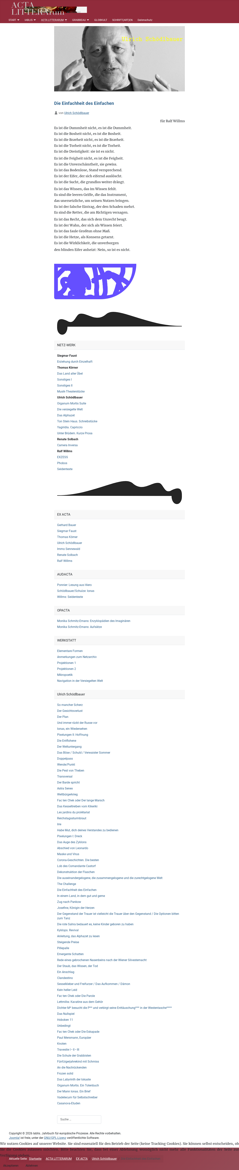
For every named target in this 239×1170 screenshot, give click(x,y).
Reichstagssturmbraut (71, 818)
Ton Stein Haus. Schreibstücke (77, 421)
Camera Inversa (67, 445)
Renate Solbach (67, 439)
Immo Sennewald (68, 549)
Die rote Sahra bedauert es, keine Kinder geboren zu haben (95, 924)
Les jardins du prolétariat (73, 812)
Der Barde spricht (68, 782)
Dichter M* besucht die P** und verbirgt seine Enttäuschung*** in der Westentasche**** (114, 1008)
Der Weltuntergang (69, 746)
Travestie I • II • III (68, 1049)
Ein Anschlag (65, 972)
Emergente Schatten (70, 954)
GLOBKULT (100, 19)
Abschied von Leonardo (72, 848)
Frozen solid (65, 1073)
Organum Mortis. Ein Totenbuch (78, 1085)
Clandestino (65, 978)
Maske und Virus (68, 854)
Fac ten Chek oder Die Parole (76, 996)
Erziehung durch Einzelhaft (74, 361)
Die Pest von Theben (70, 770)
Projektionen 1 (66, 663)
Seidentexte (64, 469)
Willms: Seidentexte (70, 597)
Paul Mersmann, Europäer (74, 1037)
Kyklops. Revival (68, 930)
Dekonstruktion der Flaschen (76, 872)
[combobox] (79, 1119)
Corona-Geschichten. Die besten (78, 860)
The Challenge (66, 884)
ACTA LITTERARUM (52, 19)
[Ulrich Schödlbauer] (119, 59)
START (12, 19)
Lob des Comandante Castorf (76, 866)
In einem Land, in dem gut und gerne (81, 896)
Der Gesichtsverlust (70, 711)
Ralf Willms (64, 451)
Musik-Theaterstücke (71, 391)
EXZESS (62, 457)
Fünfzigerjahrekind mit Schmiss (78, 1061)
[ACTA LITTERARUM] (65, 20)
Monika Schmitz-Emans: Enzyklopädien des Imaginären (93, 621)
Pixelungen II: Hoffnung (72, 734)
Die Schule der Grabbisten (74, 1055)
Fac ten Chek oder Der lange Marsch (81, 800)
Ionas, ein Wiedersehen (72, 729)
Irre (59, 824)
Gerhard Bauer (66, 525)
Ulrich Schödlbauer (70, 397)
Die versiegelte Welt (70, 409)
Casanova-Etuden (68, 1103)
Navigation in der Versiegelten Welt (80, 681)
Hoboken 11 (65, 1020)
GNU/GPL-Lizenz (55, 1138)
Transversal (64, 776)
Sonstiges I (64, 379)
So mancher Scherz (70, 705)
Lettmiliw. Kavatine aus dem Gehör (80, 1002)
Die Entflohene (66, 740)
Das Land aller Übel (70, 373)
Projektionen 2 (66, 669)
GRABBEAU (79, 19)
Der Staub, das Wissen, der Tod (77, 966)
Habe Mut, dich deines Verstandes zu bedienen (87, 830)
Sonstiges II (64, 385)
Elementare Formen (70, 651)
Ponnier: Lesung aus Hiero (74, 585)
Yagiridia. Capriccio (70, 427)
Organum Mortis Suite (71, 403)
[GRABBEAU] (87, 20)
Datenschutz (145, 19)
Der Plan (62, 717)
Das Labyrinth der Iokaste (74, 1079)
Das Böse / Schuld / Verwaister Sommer (83, 752)
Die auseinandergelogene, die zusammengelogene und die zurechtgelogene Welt (109, 878)
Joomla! (14, 1138)
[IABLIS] (34, 20)
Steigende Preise (68, 942)
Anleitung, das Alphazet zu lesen (78, 936)
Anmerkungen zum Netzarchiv (77, 657)
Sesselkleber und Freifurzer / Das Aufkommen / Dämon (93, 984)
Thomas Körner (67, 367)
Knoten (61, 1043)
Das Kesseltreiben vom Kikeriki (77, 806)
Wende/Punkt (66, 764)
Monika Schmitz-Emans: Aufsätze (79, 627)
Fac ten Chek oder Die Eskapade (78, 1031)
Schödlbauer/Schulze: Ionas (75, 591)
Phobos (62, 463)
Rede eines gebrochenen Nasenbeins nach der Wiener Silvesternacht (102, 960)
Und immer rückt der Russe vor (77, 723)
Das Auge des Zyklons (71, 842)
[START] (18, 20)
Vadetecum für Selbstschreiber (77, 1097)
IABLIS (28, 19)
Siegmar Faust (67, 355)
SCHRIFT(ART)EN (122, 19)
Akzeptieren (10, 1165)
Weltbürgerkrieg (67, 794)
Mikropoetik (65, 675)
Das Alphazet (66, 415)
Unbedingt (64, 1025)
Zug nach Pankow (69, 902)
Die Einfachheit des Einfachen (77, 890)
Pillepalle (63, 948)
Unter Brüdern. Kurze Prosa (74, 433)
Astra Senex (65, 788)
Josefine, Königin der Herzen (75, 908)
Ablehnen (32, 1165)
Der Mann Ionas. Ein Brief (74, 1091)
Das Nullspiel (66, 1014)
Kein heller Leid (67, 990)
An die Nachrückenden (72, 1067)
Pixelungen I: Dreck (69, 836)
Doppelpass (65, 758)
